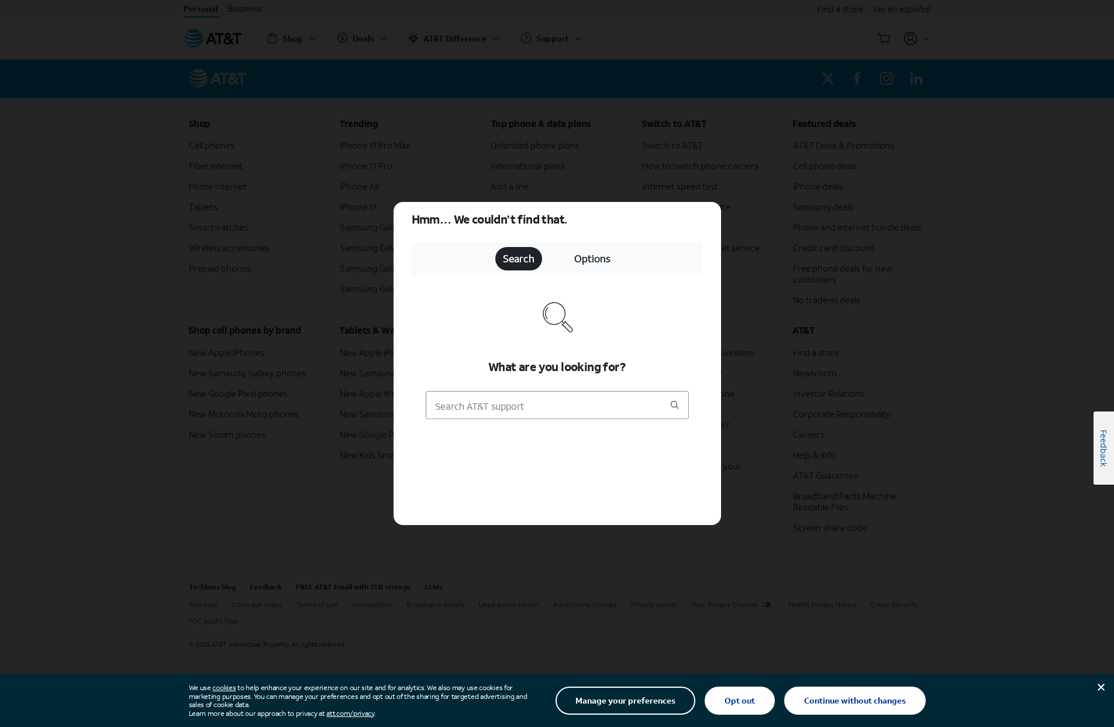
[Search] (675, 406)
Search (518, 258)
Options (592, 258)
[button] (557, 363)
